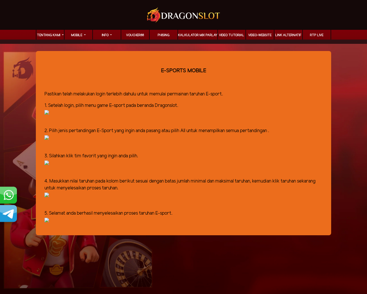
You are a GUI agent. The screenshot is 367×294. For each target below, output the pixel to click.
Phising (163, 35)
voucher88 (135, 35)
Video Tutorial (231, 35)
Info (106, 35)
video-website (260, 35)
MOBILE (77, 35)
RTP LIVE (316, 35)
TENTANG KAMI (49, 35)
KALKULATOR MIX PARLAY (197, 35)
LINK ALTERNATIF (288, 35)
